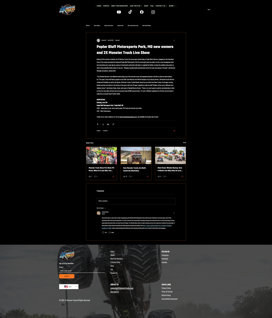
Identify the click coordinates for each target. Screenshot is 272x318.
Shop (112, 266)
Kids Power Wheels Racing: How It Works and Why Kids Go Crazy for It (170, 169)
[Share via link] (113, 124)
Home (112, 252)
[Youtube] (119, 12)
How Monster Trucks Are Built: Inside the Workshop (134, 169)
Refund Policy (166, 295)
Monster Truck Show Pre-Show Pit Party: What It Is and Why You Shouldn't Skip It (101, 169)
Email (61, 267)
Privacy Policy (166, 288)
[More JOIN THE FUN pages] (141, 5)
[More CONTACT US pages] (166, 5)
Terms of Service (167, 292)
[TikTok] (130, 12)
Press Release (97, 26)
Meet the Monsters (116, 259)
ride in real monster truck (133, 26)
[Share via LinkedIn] (108, 124)
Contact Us (114, 273)
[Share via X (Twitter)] (103, 124)
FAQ (111, 269)
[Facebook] (141, 12)
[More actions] (174, 40)
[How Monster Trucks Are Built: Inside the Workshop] (136, 155)
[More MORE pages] (174, 5)
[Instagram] (153, 12)
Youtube (164, 262)
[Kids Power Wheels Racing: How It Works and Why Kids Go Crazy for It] (170, 155)
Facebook (165, 259)
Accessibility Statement (170, 299)
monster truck (120, 26)
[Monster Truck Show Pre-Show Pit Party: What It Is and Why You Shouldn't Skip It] (101, 155)
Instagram (165, 255)
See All (184, 143)
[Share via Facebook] (98, 124)
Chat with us (114, 292)
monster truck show (108, 26)
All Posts (88, 26)
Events (112, 255)
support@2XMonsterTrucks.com (121, 288)
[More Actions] (174, 213)
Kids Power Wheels (146, 26)
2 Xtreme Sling (115, 262)
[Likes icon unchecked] (103, 232)
